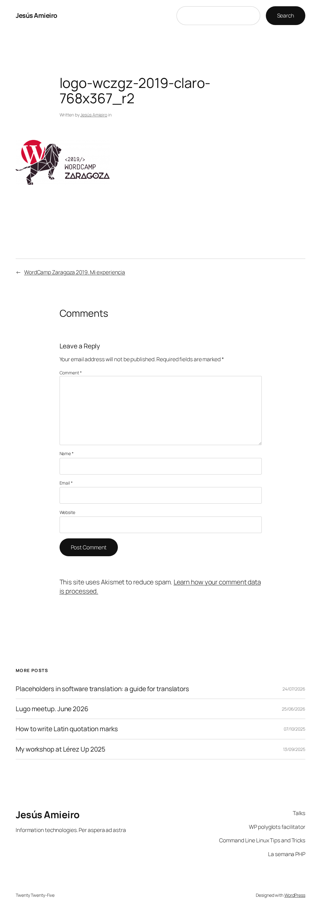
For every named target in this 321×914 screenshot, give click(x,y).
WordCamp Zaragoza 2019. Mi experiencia (74, 272)
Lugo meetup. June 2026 (52, 708)
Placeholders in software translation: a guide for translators (102, 688)
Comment (71, 373)
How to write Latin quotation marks (67, 728)
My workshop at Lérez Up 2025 (60, 749)
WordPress (294, 895)
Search (285, 15)
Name (67, 453)
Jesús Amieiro (36, 15)
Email (66, 483)
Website (67, 512)
